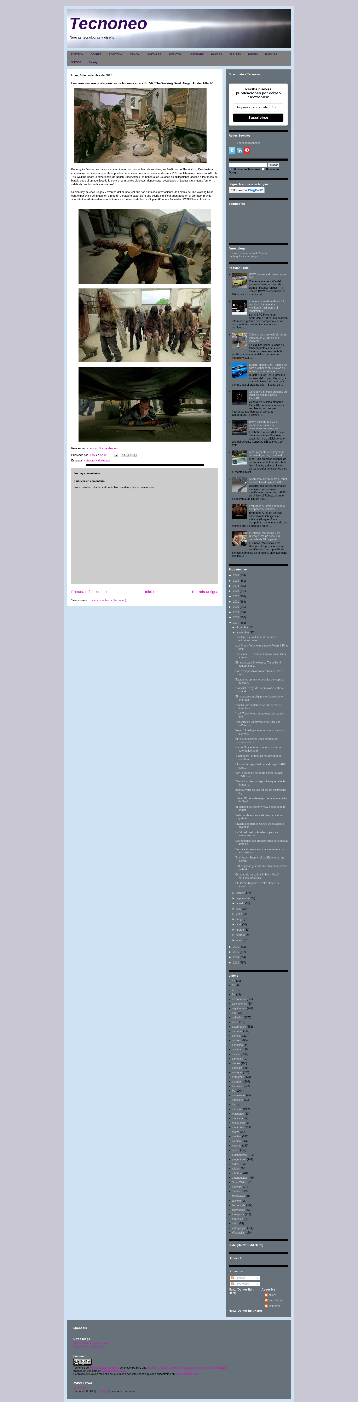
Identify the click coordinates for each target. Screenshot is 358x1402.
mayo (239, 919)
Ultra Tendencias (108, 448)
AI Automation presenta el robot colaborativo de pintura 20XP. (268, 480)
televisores (238, 1209)
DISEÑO (253, 54)
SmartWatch (239, 1182)
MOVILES (216, 54)
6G (234, 990)
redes (235, 1164)
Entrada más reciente (89, 592)
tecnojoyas (238, 1195)
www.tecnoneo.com (113, 1370)
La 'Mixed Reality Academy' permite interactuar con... (256, 834)
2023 (236, 591)
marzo (240, 929)
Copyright (102, 1391)
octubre (240, 893)
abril (238, 924)
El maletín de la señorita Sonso (92, 1343)
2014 (236, 957)
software (89, 460)
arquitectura (239, 1008)
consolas (237, 1044)
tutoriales (237, 1218)
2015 (236, 952)
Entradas (239, 1278)
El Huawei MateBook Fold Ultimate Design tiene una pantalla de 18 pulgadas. (264, 536)
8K (233, 994)
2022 (236, 596)
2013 (236, 962)
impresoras (238, 1095)
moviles (236, 1136)
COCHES (96, 54)
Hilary (272, 1294)
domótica (237, 1058)
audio (235, 1022)
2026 (236, 575)
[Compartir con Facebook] (135, 455)
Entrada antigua (205, 592)
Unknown (274, 1305)
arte (234, 1013)
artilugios (237, 1017)
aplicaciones (239, 1003)
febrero (240, 934)
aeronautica (239, 999)
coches (236, 1040)
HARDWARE (196, 54)
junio (239, 913)
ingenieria (237, 1099)
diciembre (242, 627)
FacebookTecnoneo (248, 142)
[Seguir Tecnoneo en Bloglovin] (247, 192)
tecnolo (236, 1200)
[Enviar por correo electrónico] (123, 455)
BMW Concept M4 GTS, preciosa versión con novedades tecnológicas (263, 425)
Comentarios (242, 1284)
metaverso (238, 1122)
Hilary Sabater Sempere (104, 1367)
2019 (236, 612)
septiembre (243, 898)
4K (233, 980)
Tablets (236, 1191)
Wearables (238, 1232)
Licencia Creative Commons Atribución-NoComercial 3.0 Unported (186, 1367)
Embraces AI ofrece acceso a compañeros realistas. (267, 507)
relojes (236, 1168)
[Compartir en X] (131, 455)
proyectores (239, 1159)
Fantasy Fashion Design (243, 256)
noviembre (242, 632)
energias (237, 1072)
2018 (236, 617)
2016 (236, 946)
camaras (237, 1031)
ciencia (236, 1035)
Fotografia (238, 1077)
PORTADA (77, 54)
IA (233, 1090)
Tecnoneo (108, 23)
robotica (237, 1173)
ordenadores (239, 1154)
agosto (240, 903)
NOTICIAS (271, 54)
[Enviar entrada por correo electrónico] (116, 454)
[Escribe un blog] (127, 455)
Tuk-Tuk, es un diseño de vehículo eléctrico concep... (256, 639)
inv (234, 1104)
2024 (236, 585)
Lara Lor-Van (276, 1300)
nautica (236, 1141)
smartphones (240, 1177)
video (235, 1223)
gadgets (237, 1081)
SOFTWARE (154, 54)
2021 (236, 601)
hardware (237, 1086)
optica (235, 1150)
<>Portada (79, 1388)
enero (239, 940)
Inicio (149, 592)
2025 (236, 580)
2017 (236, 622)
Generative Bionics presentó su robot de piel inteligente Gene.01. (268, 395)
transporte (238, 1214)
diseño (236, 1054)
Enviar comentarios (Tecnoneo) (107, 600)
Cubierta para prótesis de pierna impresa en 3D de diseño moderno (268, 338)
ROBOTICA (115, 54)
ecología (237, 1067)
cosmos (237, 1049)
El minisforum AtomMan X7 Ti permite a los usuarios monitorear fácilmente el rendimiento (267, 306)
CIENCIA (134, 54)
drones (236, 1063)
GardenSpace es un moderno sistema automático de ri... (258, 749)
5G (234, 985)
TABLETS (235, 54)
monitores (238, 1127)
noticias (236, 1145)
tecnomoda (238, 1205)
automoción (239, 1026)
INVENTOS (175, 54)
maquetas (238, 1113)
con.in (90, 448)
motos (235, 1131)
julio (238, 908)
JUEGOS (76, 62)
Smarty (93, 62)
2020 (236, 607)
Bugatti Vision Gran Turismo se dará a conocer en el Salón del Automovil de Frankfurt (268, 368)
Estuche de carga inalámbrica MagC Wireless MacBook (257, 876)
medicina (237, 1118)
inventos (237, 1109)
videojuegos (103, 460)
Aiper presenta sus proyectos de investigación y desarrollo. (266, 453)
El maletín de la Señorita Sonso (248, 253)
